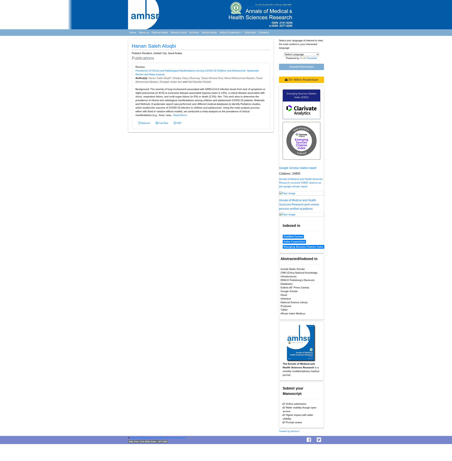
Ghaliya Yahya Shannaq (186, 78)
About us (144, 32)
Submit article (209, 32)
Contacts (264, 32)
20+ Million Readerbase (303, 79)
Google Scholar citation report (297, 167)
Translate (312, 58)
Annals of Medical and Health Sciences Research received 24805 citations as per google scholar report (301, 183)
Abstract (145, 123)
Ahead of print (178, 32)
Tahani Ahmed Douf (212, 78)
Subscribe (250, 32)
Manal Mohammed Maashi (239, 78)
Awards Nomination (301, 66)
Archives (194, 32)
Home (132, 32)
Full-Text (163, 123)
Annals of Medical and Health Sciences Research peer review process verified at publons (299, 204)
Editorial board (160, 32)
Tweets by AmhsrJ (289, 431)
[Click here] (301, 193)
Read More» (180, 115)
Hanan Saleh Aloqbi (159, 78)
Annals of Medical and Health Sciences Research (157, 437)
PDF (179, 123)
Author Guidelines (230, 32)
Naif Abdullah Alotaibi (199, 81)
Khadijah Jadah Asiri (171, 81)
